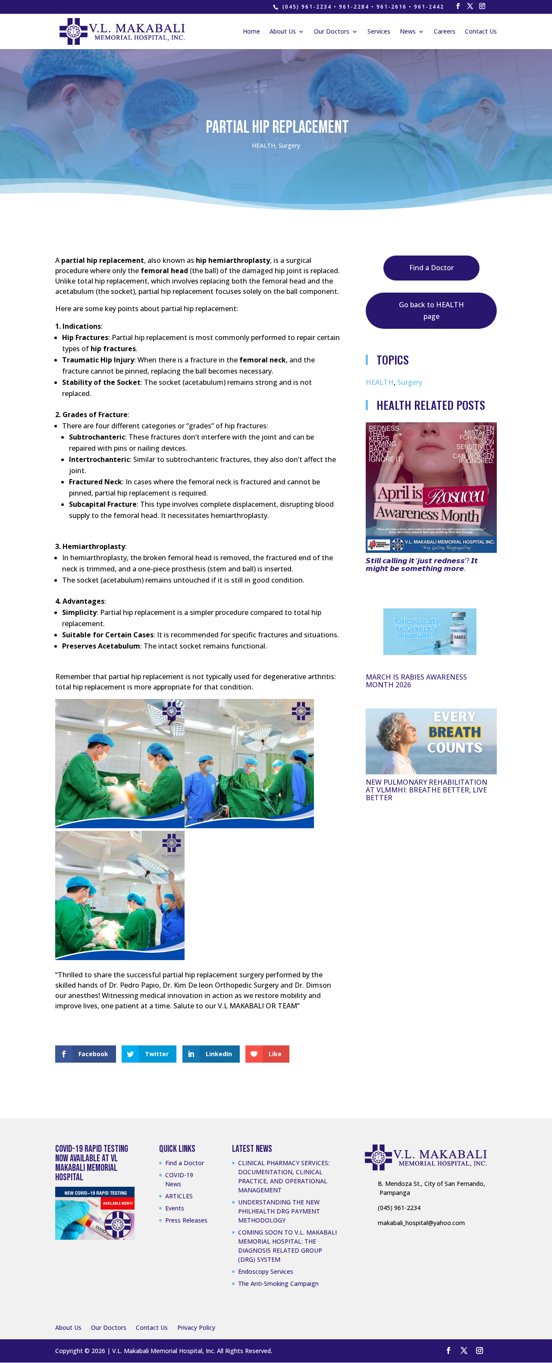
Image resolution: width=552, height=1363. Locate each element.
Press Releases (186, 1220)
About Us (283, 31)
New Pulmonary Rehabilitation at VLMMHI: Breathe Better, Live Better (426, 789)
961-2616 (391, 6)
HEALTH (263, 145)
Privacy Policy (196, 1327)
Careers (444, 31)
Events (174, 1208)
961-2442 (429, 6)
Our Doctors (331, 31)
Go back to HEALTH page (431, 310)
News (408, 31)
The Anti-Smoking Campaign (278, 1283)
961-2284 (354, 6)
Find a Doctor (431, 267)
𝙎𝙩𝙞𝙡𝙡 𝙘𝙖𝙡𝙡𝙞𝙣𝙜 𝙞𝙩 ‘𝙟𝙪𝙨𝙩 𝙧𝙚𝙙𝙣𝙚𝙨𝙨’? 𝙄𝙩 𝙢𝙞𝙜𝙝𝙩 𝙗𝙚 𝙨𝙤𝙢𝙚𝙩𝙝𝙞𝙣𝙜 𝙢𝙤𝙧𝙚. (422, 564)
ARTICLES (179, 1196)
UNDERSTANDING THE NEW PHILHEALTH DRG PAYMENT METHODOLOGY (279, 1211)
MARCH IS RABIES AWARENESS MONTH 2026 (416, 680)
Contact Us (481, 31)
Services (378, 31)
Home (251, 31)
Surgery (289, 145)
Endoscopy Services (265, 1271)
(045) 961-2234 (307, 6)
